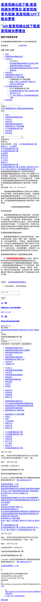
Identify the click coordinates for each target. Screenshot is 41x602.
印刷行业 (13, 84)
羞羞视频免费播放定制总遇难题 (17, 350)
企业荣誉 (31, 91)
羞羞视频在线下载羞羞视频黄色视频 (19, 406)
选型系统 (8, 133)
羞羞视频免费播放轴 (18, 68)
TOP (2, 586)
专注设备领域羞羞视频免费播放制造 (19, 403)
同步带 (35, 68)
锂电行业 (31, 82)
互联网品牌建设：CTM (10, 484)
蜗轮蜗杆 (27, 66)
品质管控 (8, 72)
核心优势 (8, 355)
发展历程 (4, 155)
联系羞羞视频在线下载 (9, 165)
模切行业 (20, 84)
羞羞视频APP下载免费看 (14, 77)
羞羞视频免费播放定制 (14, 56)
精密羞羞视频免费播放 (19, 63)
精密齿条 (29, 68)
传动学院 (8, 100)
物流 (17, 82)
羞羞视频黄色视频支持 (14, 75)
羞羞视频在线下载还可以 (14, 359)
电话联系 (20, 596)
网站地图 (4, 600)
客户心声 (17, 93)
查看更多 (13, 70)
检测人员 (8, 397)
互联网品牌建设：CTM (10, 566)
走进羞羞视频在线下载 (19, 91)
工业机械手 (23, 82)
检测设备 (8, 395)
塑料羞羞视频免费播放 (14, 375)
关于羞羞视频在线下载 (14, 86)
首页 (7, 54)
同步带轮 (31, 63)
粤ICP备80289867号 (24, 480)
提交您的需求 (26, 344)
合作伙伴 (8, 362)
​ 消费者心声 (9, 364)
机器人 (12, 82)
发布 (3, 298)
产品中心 (8, 59)
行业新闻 (13, 146)
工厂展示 (13, 95)
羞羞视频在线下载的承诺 (14, 410)
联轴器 (7, 386)
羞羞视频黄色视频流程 (14, 357)
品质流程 (8, 392)
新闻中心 (20, 95)
